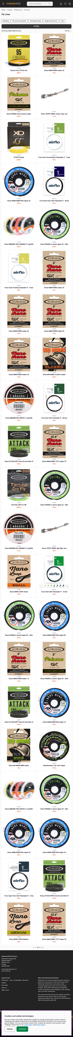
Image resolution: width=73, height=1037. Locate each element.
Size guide (5, 985)
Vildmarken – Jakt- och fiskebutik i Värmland (15, 980)
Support (4, 982)
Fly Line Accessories (19, 21)
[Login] (61, 4)
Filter (37, 26)
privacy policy (40, 1025)
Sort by (67, 31)
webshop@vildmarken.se (9, 969)
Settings (10, 1029)
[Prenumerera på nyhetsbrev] (71, 1016)
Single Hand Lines (51, 21)
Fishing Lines (18, 10)
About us (4, 987)
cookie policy (28, 1025)
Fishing (9, 10)
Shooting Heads (35, 21)
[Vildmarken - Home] (14, 4)
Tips (62, 21)
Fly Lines (27, 10)
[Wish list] (65, 4)
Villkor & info (5, 990)
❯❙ (43, 947)
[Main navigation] (3, 4)
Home (3, 10)
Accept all (22, 1029)
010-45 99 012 (6, 971)
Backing (6, 21)
